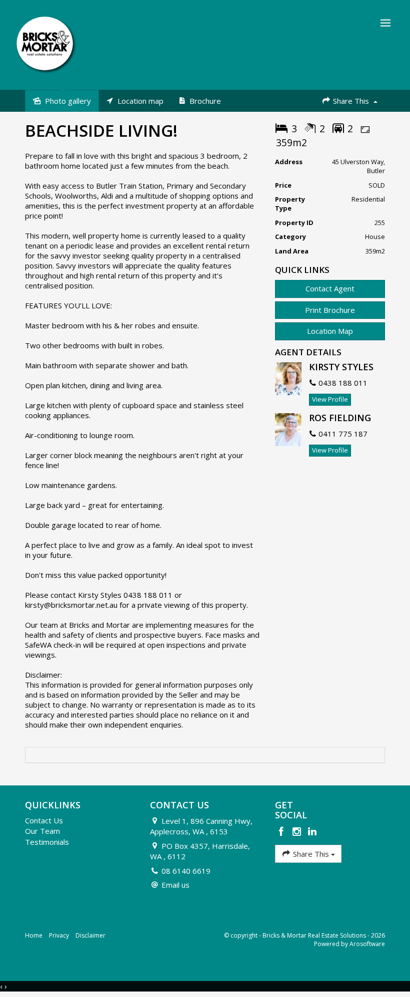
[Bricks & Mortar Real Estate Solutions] (46, 44)
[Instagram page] (298, 832)
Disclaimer (91, 935)
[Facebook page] (282, 832)
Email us (176, 885)
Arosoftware (367, 944)
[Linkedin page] (312, 832)
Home (33, 935)
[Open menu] (385, 23)
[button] (330, 310)
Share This (351, 101)
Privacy (59, 935)
